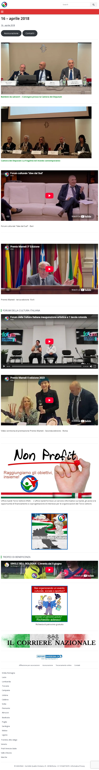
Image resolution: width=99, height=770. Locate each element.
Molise (4, 730)
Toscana (5, 686)
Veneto (4, 744)
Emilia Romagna (8, 673)
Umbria (5, 695)
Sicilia (4, 704)
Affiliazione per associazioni (29, 665)
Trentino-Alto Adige (9, 740)
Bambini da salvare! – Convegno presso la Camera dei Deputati (31, 96)
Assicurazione (11, 33)
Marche (4, 757)
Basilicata (6, 717)
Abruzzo (5, 712)
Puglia (4, 722)
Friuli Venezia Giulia (9, 748)
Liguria (4, 735)
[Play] (4, 366)
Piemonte (6, 708)
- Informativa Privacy (77, 766)
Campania (6, 690)
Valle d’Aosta (6, 753)
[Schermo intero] (95, 366)
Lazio (4, 677)
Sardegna (6, 726)
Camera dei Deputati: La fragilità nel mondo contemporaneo (30, 160)
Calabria (5, 699)
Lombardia (6, 681)
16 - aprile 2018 (8, 25)
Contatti (30, 33)
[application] (49, 341)
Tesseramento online (63, 665)
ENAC (22, 766)
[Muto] (91, 366)
